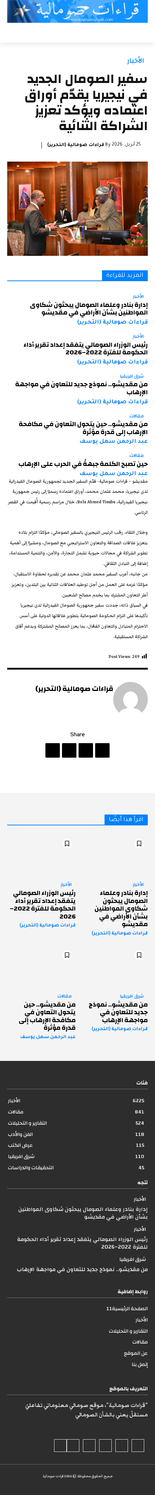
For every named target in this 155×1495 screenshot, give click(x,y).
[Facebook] (102, 750)
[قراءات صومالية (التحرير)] (130, 699)
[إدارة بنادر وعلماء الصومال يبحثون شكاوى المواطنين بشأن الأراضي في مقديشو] (113, 855)
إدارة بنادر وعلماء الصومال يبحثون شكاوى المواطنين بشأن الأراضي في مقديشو (89, 309)
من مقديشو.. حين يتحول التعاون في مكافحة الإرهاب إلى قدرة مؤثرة (83, 428)
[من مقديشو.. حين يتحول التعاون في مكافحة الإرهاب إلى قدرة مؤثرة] (41, 967)
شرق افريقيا (132, 376)
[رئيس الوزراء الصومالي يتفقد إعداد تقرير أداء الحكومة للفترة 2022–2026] (41, 855)
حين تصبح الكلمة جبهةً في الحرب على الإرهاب (83, 464)
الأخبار (135, 60)
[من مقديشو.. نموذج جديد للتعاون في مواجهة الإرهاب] (113, 967)
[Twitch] (89, 1445)
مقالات (136, 416)
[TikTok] (105, 1445)
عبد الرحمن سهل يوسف (113, 442)
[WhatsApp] (52, 750)
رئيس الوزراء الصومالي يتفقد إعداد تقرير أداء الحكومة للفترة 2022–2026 (85, 349)
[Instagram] (121, 1445)
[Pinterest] (69, 750)
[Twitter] (86, 750)
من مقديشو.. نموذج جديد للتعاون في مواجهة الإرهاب (81, 388)
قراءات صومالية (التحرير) (75, 145)
